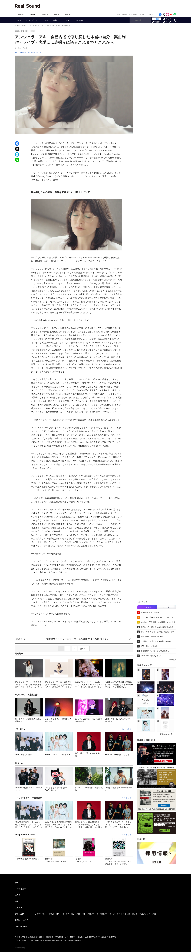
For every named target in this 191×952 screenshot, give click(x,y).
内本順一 (24, 52)
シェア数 (166, 607)
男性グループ (92, 913)
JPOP (18, 52)
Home (21, 14)
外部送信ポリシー (59, 940)
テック (168, 19)
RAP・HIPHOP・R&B (65, 913)
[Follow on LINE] (174, 14)
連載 (55, 20)
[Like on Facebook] (160, 14)
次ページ (83, 648)
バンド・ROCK (48, 913)
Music (33, 14)
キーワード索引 (21, 926)
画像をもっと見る (167, 734)
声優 (154, 913)
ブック (168, 21)
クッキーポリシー (42, 940)
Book (68, 14)
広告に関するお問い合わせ (96, 936)
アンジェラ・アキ (35, 52)
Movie (45, 14)
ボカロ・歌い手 (131, 913)
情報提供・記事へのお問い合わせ (69, 936)
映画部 (157, 21)
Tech (56, 14)
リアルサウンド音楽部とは (26, 936)
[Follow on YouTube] (171, 14)
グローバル (80, 913)
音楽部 (156, 19)
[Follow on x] (164, 14)
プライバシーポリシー (24, 940)
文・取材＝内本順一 (22, 48)
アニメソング (144, 913)
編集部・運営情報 (46, 936)
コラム (45, 20)
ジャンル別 (79, 20)
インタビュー (31, 20)
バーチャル (118, 913)
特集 (19, 20)
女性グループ (105, 913)
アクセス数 (146, 607)
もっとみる (126, 729)
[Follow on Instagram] (167, 14)
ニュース (65, 20)
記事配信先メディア (76, 940)
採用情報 (112, 936)
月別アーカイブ (21, 920)
